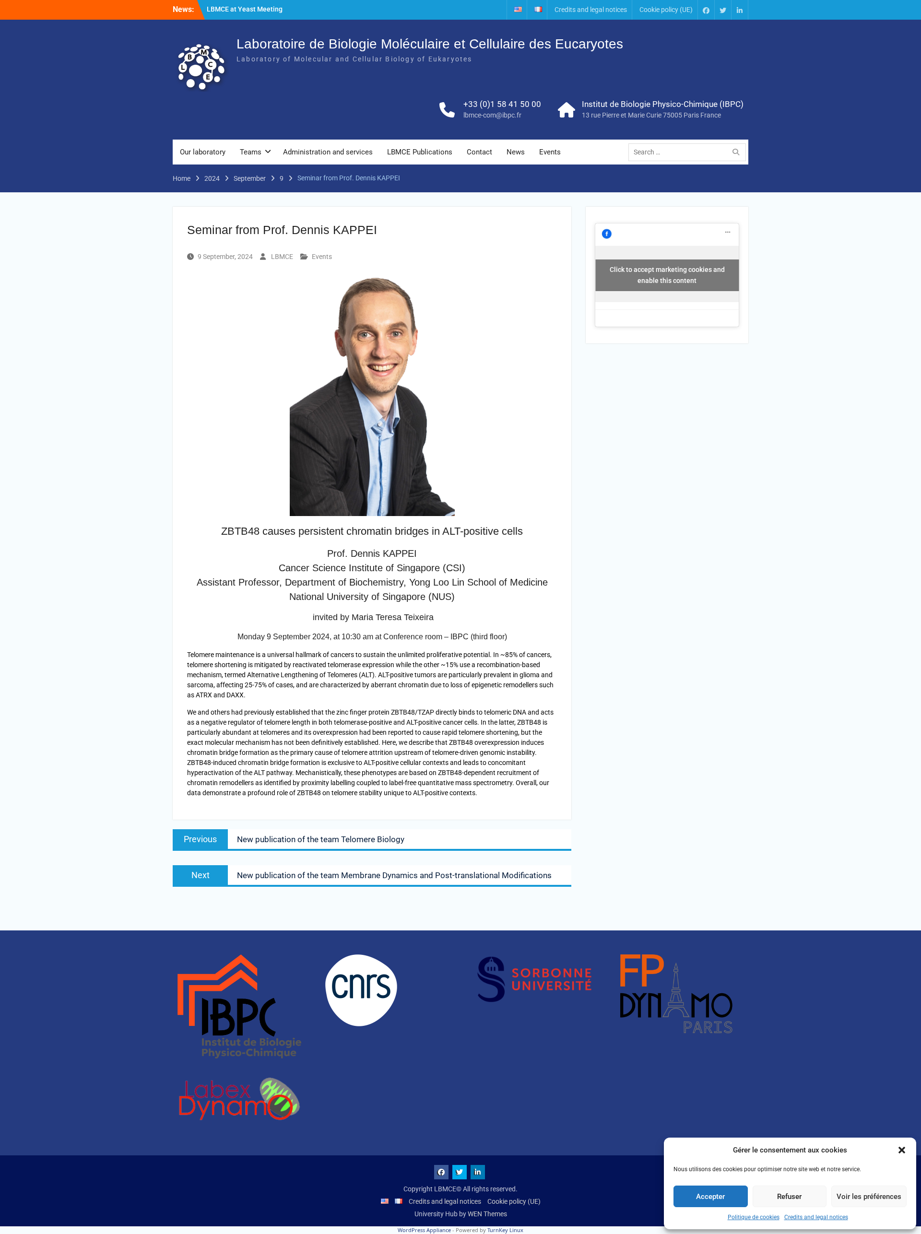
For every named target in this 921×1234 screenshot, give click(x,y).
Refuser (789, 1196)
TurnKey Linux (505, 1230)
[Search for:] (689, 152)
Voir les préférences (869, 1196)
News (516, 152)
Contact (479, 152)
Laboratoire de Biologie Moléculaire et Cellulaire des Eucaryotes (429, 43)
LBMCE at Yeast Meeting (245, 9)
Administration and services (328, 152)
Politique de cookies (753, 1217)
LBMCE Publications (419, 152)
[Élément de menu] (706, 10)
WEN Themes (487, 1214)
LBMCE (282, 256)
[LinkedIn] (739, 10)
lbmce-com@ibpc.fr (492, 115)
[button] (902, 1150)
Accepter (710, 1196)
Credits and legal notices (816, 1217)
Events (550, 152)
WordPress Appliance (424, 1230)
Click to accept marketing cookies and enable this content (667, 275)
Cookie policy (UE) (666, 9)
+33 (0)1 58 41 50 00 (502, 104)
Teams (250, 152)
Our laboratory (202, 152)
